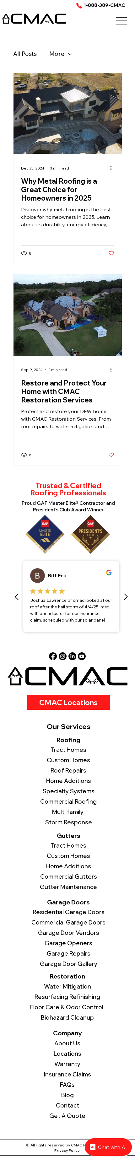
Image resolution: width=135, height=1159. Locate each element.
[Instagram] (63, 656)
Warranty (67, 1064)
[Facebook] (53, 656)
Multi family (68, 812)
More (56, 53)
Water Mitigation (67, 986)
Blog (67, 1095)
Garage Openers (68, 943)
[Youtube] (82, 656)
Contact (67, 1105)
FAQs (67, 1084)
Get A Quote (67, 1115)
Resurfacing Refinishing (67, 996)
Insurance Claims (67, 1074)
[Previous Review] (17, 597)
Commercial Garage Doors (68, 922)
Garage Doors (68, 902)
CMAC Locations (68, 702)
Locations (67, 1053)
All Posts (25, 53)
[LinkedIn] (72, 656)
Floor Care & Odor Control (67, 1007)
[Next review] (125, 597)
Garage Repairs (68, 953)
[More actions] (113, 168)
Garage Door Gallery (68, 964)
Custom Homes (68, 856)
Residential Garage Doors (69, 912)
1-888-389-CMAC (104, 5)
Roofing (68, 740)
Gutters (68, 835)
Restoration (67, 976)
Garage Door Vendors (68, 932)
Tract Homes (68, 845)
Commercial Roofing (68, 801)
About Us (67, 1043)
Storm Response (68, 822)
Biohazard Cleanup (67, 1017)
